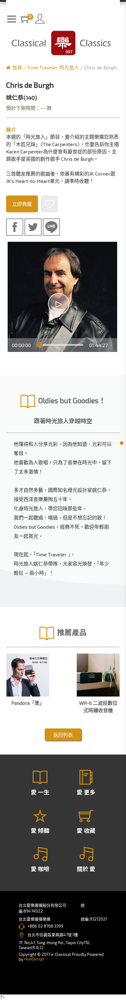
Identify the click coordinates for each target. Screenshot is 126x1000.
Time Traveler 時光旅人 (53, 67)
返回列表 (63, 735)
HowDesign (34, 959)
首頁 (17, 67)
